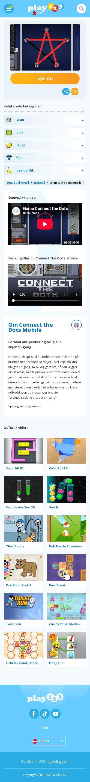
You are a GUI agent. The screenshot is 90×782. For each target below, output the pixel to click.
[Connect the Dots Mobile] (45, 47)
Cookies (27, 761)
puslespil (39, 183)
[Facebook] (34, 714)
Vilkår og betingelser (54, 761)
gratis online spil (18, 183)
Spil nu (45, 78)
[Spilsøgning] (81, 8)
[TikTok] (45, 714)
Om (45, 727)
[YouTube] (56, 714)
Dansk (44, 741)
